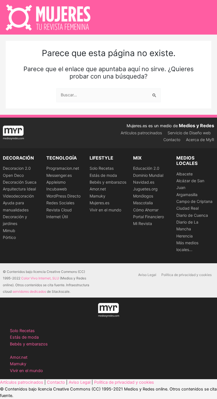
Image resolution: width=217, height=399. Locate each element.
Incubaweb (56, 188)
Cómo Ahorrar (146, 209)
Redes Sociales (60, 202)
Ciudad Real (187, 208)
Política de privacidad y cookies (186, 275)
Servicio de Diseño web (189, 132)
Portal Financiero (148, 216)
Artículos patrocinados (141, 132)
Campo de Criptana (194, 201)
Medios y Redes (196, 125)
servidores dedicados (29, 291)
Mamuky (97, 196)
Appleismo (56, 182)
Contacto (171, 139)
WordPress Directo (63, 196)
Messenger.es (59, 175)
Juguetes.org (145, 188)
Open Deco (13, 175)
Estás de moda (103, 175)
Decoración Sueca (19, 182)
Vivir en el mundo (105, 209)
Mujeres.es (99, 202)
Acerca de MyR (200, 139)
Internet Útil (57, 216)
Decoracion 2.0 (17, 168)
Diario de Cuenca (192, 215)
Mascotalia (143, 202)
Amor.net (98, 188)
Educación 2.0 (146, 168)
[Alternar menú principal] (205, 17)
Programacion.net (62, 168)
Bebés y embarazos (108, 182)
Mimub (9, 230)
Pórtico (9, 237)
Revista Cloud (59, 209)
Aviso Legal (147, 275)
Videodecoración (18, 196)
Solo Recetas (102, 168)
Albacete (184, 173)
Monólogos (143, 196)
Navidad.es (143, 182)
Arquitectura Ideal (19, 188)
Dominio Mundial (148, 175)
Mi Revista (142, 223)
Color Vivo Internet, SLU (40, 278)
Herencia (184, 236)
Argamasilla (187, 194)
